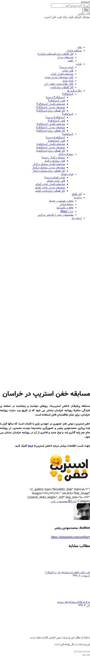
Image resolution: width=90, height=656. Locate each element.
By (61, 501)
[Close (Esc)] (88, 651)
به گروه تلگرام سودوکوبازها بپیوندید (73, 602)
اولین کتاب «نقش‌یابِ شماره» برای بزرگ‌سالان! (67, 572)
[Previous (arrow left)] (88, 655)
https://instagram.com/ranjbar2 (70, 537)
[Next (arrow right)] (84, 655)
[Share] (84, 651)
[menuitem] (80, 47)
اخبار (74, 501)
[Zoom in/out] (75, 651)
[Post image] (78, 569)
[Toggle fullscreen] (80, 651)
